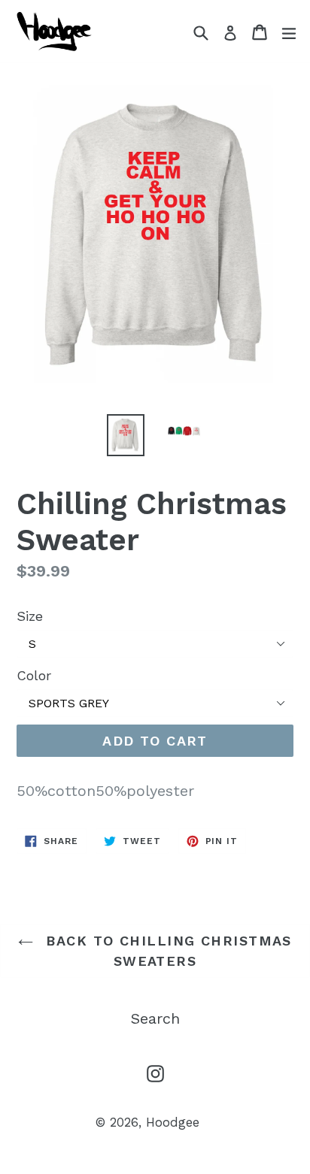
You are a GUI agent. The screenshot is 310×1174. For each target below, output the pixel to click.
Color (34, 675)
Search (155, 1018)
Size (30, 616)
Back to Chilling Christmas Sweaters (166, 951)
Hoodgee (172, 1122)
